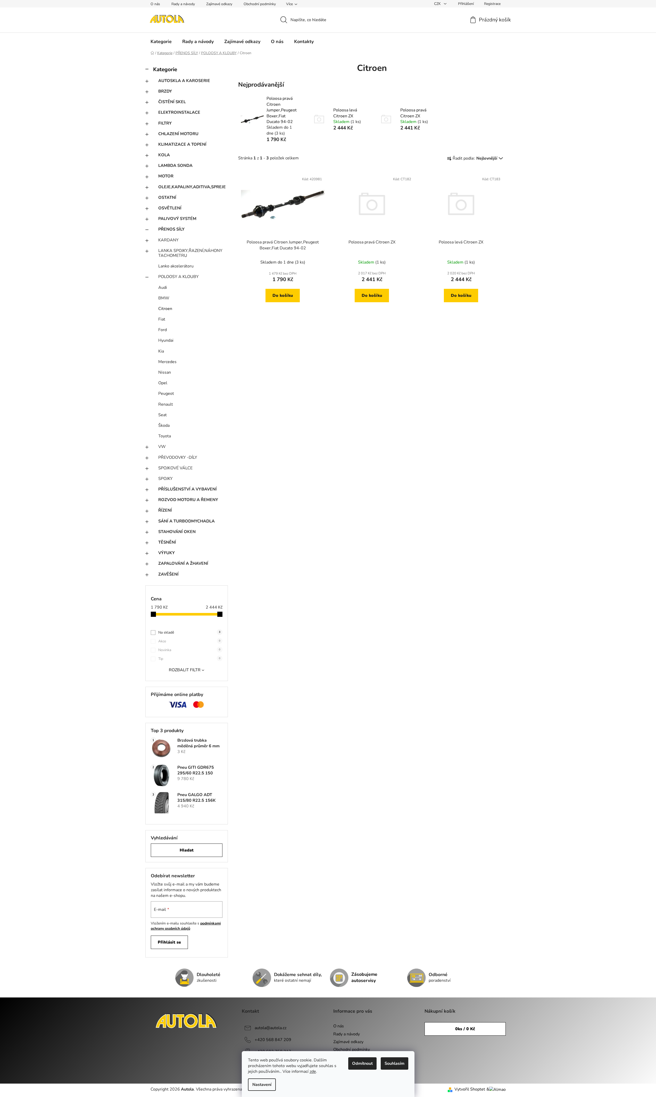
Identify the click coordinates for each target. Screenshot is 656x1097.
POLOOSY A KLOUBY (178, 277)
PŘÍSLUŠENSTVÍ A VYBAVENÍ (187, 489)
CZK (438, 3)
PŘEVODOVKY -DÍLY (177, 457)
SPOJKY (165, 478)
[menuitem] (161, 41)
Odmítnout (362, 1063)
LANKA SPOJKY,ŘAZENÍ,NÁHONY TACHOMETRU (190, 253)
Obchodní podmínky (260, 4)
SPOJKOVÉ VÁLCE (175, 468)
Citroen (165, 309)
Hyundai (165, 340)
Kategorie (165, 69)
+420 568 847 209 (273, 1040)
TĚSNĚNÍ (167, 542)
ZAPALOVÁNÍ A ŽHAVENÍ (183, 563)
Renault (165, 404)
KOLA (164, 155)
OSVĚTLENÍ (169, 208)
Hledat (187, 850)
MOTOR (165, 176)
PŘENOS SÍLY (171, 229)
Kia (161, 351)
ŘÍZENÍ (165, 510)
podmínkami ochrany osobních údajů (186, 926)
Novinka (189, 650)
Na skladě (189, 632)
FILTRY (165, 123)
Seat (162, 415)
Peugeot (166, 393)
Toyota (164, 436)
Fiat (161, 319)
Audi (162, 287)
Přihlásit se (169, 942)
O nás (155, 4)
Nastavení (261, 1084)
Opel (162, 383)
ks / (465, 1029)
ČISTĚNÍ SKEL (172, 102)
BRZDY (165, 91)
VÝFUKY (166, 553)
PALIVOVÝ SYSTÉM (177, 219)
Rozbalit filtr (185, 670)
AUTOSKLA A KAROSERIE (184, 81)
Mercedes (167, 362)
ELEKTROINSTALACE (179, 112)
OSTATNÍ (167, 197)
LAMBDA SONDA (175, 165)
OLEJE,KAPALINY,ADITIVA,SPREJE (192, 187)
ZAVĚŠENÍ (168, 574)
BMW (163, 298)
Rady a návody (183, 4)
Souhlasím (394, 1063)
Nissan (164, 372)
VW (162, 446)
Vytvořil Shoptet (469, 1089)
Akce (189, 641)
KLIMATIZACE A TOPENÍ (182, 144)
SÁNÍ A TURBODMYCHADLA (186, 521)
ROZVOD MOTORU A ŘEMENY (188, 500)
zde (313, 1071)
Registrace (492, 3)
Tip (189, 658)
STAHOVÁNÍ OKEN (177, 532)
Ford (162, 330)
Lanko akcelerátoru (176, 266)
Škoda (164, 425)
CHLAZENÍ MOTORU (178, 134)
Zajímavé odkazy (219, 4)
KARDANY (168, 240)
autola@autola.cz (270, 1028)
